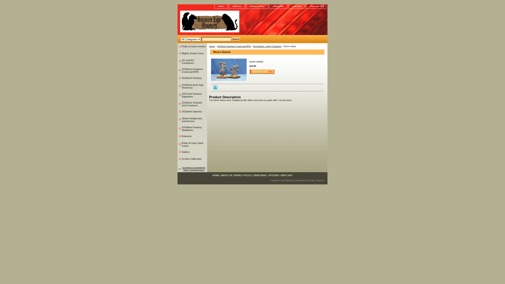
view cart (314, 6)
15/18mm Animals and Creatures (192, 104)
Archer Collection (191, 159)
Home (212, 46)
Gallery (186, 152)
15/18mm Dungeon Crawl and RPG (234, 46)
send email (278, 6)
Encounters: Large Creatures (267, 46)
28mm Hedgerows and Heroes (192, 120)
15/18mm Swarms (192, 111)
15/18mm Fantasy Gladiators (192, 129)
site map (297, 6)
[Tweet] (215, 89)
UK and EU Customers (188, 61)
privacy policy (257, 6)
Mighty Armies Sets (193, 53)
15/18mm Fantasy (192, 78)
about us (237, 6)
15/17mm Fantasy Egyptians (192, 95)
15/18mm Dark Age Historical (192, 86)
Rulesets (187, 136)
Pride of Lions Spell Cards (192, 144)
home (221, 6)
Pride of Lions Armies (194, 46)
